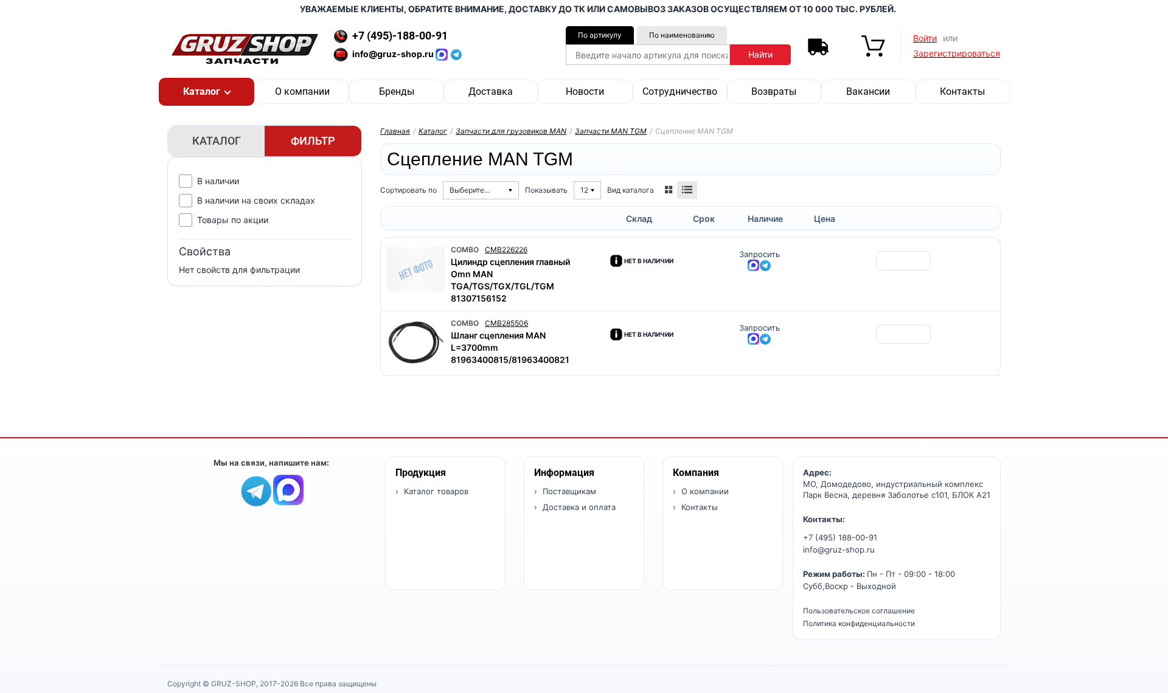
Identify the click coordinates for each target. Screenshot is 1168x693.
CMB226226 (506, 249)
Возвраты (773, 91)
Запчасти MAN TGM (611, 131)
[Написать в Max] (288, 489)
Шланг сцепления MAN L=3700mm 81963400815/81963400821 (510, 347)
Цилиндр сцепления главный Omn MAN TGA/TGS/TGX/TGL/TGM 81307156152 (510, 280)
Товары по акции (232, 220)
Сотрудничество (679, 91)
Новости (585, 91)
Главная (395, 131)
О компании (302, 91)
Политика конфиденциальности (859, 623)
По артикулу (600, 35)
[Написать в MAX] (443, 54)
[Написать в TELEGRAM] (456, 54)
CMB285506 (506, 323)
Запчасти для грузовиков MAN (511, 131)
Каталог (433, 131)
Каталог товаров (434, 491)
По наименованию (682, 35)
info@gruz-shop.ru (839, 549)
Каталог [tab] (216, 140)
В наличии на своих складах (256, 200)
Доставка (490, 91)
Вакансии (868, 91)
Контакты (962, 91)
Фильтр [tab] (313, 140)
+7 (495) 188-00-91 (840, 537)
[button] (206, 92)
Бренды (396, 91)
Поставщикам (568, 491)
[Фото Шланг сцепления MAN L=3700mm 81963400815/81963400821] (416, 343)
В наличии (218, 181)
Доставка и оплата (578, 507)
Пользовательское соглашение (859, 610)
